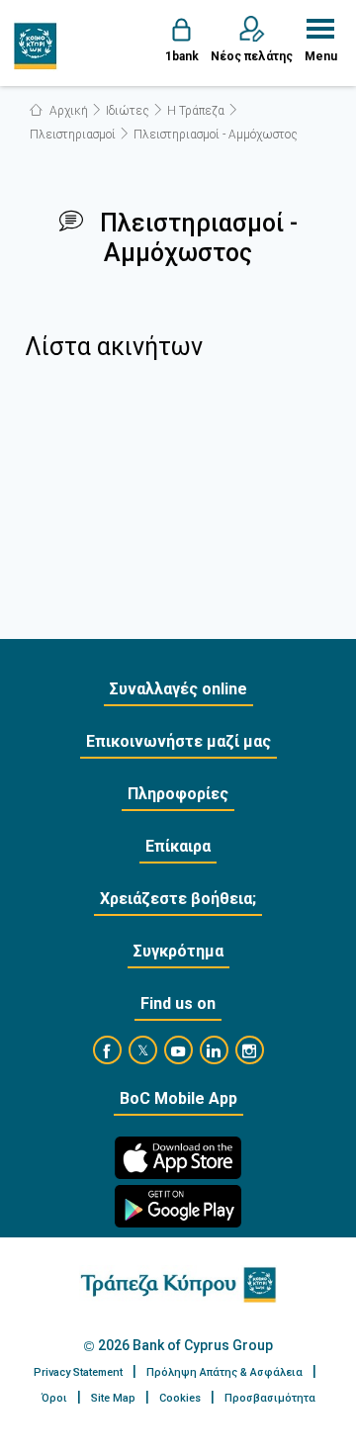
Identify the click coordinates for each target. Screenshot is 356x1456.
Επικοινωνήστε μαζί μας (178, 741)
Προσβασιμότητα (269, 1398)
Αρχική (67, 111)
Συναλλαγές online (178, 689)
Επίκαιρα (178, 846)
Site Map (113, 1398)
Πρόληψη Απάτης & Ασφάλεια (224, 1372)
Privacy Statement (78, 1372)
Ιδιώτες (127, 111)
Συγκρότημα (178, 951)
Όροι (54, 1398)
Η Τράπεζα (195, 111)
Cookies (180, 1398)
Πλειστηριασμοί (73, 134)
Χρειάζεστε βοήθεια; (178, 898)
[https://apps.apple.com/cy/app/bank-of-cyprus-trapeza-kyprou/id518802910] (178, 1158)
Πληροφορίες (178, 793)
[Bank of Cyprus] (36, 45)
